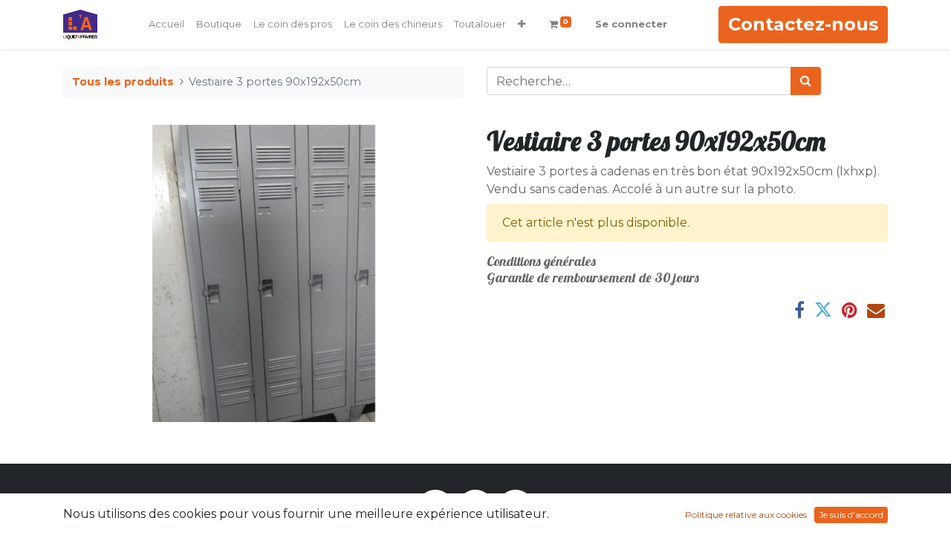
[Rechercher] (806, 81)
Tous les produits (123, 81)
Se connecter (631, 24)
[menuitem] (166, 24)
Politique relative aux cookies (746, 514)
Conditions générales (541, 261)
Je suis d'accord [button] (851, 514)
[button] (521, 24)
